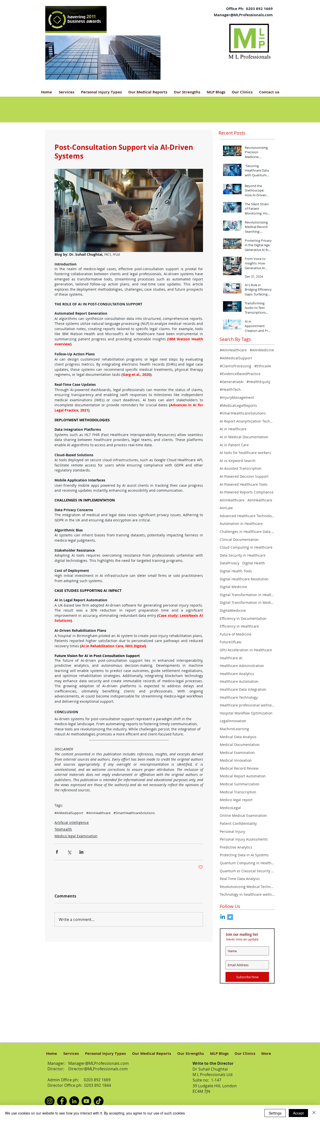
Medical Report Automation (243, 776)
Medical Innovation (236, 760)
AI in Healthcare (233, 429)
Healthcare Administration (242, 665)
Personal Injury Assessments (244, 839)
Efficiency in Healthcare (239, 626)
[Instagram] (49, 1101)
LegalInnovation (233, 720)
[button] (105, 57)
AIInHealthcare (232, 500)
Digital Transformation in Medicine (247, 602)
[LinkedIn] (74, 1101)
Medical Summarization (240, 784)
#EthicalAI (262, 366)
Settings (275, 1113)
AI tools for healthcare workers (245, 452)
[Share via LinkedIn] (81, 852)
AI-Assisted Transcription (241, 468)
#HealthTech (230, 389)
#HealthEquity (258, 381)
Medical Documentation (240, 744)
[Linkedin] (223, 917)
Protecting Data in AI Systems (244, 855)
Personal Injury (232, 831)
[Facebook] (62, 1101)
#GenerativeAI (232, 381)
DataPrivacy (229, 563)
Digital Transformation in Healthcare (247, 594)
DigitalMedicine (233, 610)
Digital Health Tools (236, 571)
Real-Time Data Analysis (240, 878)
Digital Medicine (233, 586)
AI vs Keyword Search (238, 460)
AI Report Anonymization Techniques (247, 421)
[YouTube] (86, 1101)
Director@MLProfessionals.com (98, 1069)
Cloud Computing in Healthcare (246, 547)
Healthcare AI (231, 658)
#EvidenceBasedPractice (240, 373)
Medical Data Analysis (238, 736)
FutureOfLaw (230, 642)
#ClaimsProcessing (235, 366)
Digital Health (253, 563)
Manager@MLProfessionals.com (243, 14)
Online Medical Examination (243, 815)
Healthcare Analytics (237, 673)
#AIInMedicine (262, 350)
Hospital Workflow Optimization (246, 713)
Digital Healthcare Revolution (244, 579)
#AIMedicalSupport (68, 813)
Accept (298, 1113)
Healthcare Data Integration (243, 689)
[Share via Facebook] (56, 852)
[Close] (314, 1113)
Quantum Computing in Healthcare (247, 863)
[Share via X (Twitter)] (69, 852)
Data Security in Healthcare (243, 555)
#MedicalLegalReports (238, 405)
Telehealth (63, 829)
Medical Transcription (238, 792)
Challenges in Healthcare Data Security (247, 531)
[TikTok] (99, 1101)
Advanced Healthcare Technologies (247, 515)
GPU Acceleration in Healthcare (246, 650)
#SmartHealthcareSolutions (134, 813)
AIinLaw (226, 507)
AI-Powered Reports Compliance (247, 492)
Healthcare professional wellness (247, 705)
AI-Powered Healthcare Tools (244, 484)
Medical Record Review (239, 768)
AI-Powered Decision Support (244, 476)
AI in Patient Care (234, 445)
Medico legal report (236, 799)
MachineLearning (234, 728)
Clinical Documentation (239, 539)
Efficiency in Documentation (243, 618)
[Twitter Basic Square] (230, 917)
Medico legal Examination (76, 836)
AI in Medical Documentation (244, 437)
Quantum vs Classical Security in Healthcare (247, 871)
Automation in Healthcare (241, 523)
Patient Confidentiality (238, 823)
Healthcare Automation (239, 681)
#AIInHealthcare (98, 813)
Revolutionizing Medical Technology (247, 886)
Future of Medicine (236, 634)
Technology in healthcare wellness (247, 894)
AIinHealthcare (260, 500)
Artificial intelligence (71, 822)
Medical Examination (237, 752)
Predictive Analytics (236, 847)
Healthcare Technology (239, 697)
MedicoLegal (230, 807)
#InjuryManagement (237, 397)
